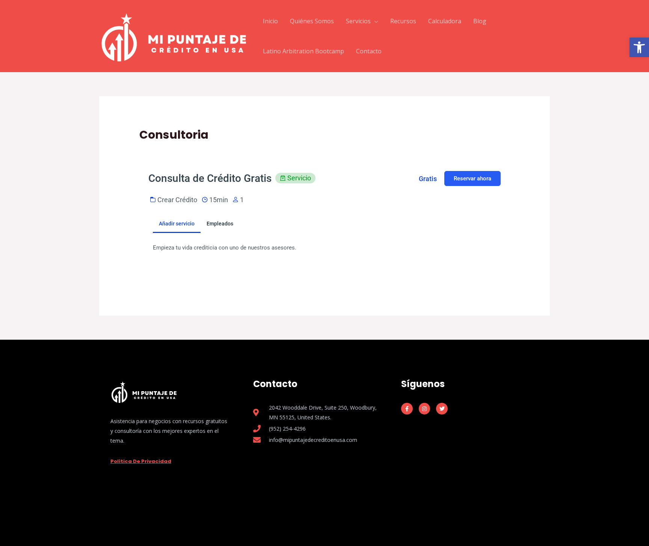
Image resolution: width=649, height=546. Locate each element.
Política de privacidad (140, 461)
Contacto (369, 51)
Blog (479, 21)
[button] (639, 47)
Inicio (270, 21)
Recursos (403, 21)
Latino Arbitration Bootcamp (303, 51)
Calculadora (444, 21)
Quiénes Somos (312, 21)
